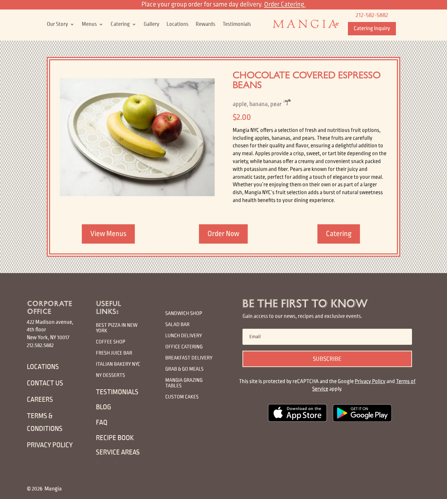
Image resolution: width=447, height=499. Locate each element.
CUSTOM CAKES (182, 396)
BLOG (103, 407)
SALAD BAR (177, 324)
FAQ (101, 422)
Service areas (118, 452)
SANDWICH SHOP (183, 313)
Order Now (223, 234)
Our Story (57, 24)
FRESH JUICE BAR (114, 353)
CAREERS (40, 399)
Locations (177, 24)
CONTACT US (45, 383)
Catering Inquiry (372, 28)
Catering (120, 24)
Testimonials (237, 24)
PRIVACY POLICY (50, 445)
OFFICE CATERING (184, 346)
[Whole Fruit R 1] (137, 195)
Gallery (151, 24)
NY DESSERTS (110, 375)
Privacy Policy (370, 381)
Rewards (205, 24)
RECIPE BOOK (115, 438)
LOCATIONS (43, 367)
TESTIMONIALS (117, 392)
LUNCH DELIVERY (184, 335)
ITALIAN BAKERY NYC (118, 364)
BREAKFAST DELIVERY (188, 357)
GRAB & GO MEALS (184, 369)
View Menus (108, 234)
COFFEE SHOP (110, 341)
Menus (89, 24)
